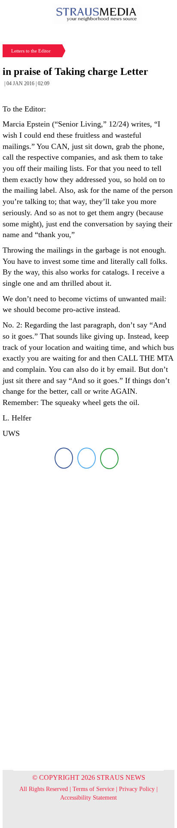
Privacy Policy (137, 789)
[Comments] (109, 458)
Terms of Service (93, 789)
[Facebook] (64, 458)
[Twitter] (86, 458)
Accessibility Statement (88, 797)
